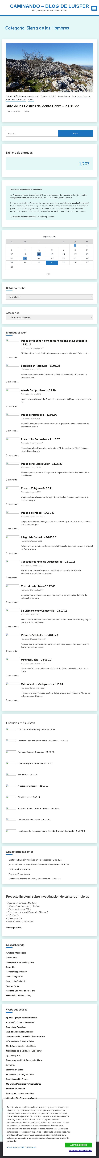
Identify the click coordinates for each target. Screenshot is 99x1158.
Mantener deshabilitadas (80, 1150)
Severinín (10, 1065)
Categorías (12, 312)
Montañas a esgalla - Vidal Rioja (21, 1046)
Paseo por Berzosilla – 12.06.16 (39, 414)
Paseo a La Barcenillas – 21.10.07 (40, 439)
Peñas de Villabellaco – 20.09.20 (39, 635)
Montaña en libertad (15, 1088)
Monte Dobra (64, 96)
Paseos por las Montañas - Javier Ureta (24, 1060)
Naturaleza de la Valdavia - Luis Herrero (24, 1050)
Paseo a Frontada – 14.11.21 (38, 512)
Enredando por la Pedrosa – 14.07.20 (35, 763)
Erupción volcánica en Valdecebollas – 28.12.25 (40, 859)
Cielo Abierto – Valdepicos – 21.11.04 (42, 684)
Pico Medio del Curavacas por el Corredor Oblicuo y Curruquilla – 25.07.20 (51, 831)
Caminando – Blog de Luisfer (49, 6)
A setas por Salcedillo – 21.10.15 (33, 786)
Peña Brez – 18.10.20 (28, 774)
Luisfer (26, 111)
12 (39, 254)
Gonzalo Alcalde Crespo (17, 1079)
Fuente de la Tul (48, 96)
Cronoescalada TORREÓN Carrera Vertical (25, 1036)
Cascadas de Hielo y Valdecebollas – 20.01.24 (39, 878)
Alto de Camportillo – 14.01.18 (38, 390)
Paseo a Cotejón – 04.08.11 (37, 488)
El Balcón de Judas (14, 1069)
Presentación (24, 869)
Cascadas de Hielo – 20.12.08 (38, 586)
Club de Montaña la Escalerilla (19, 1031)
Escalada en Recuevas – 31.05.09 (40, 365)
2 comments (11, 406)
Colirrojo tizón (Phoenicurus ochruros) (22, 96)
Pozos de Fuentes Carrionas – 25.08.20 (36, 752)
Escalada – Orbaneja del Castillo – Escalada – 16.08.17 (43, 740)
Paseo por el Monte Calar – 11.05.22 (41, 463)
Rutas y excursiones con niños (20, 1093)
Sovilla (31, 99)
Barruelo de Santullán (16, 1027)
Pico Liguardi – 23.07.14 (29, 797)
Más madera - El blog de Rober (20, 1041)
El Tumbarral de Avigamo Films (20, 1074)
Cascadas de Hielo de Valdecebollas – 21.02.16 (48, 561)
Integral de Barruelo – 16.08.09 (38, 537)
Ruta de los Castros (81, 96)
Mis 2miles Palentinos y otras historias (23, 1084)
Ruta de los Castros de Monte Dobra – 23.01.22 (42, 106)
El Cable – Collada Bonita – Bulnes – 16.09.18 (39, 808)
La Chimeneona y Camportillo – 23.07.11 (44, 610)
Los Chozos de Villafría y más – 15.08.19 (36, 729)
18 (25, 258)
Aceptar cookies (78, 1145)
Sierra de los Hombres (16, 99)
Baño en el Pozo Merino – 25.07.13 (34, 819)
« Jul (48, 273)
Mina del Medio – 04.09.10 (36, 659)
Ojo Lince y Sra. (13, 1055)
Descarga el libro (13, 927)
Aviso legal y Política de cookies (21, 1147)
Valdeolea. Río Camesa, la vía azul (21, 1098)
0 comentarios (12, 357)
